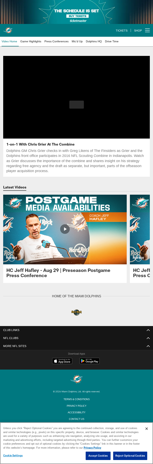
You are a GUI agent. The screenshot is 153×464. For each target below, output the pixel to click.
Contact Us (76, 418)
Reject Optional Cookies (130, 455)
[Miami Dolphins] (76, 379)
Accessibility (76, 411)
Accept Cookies (98, 455)
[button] (76, 105)
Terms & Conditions (76, 398)
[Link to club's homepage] (8, 29)
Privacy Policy (76, 405)
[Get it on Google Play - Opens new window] (89, 363)
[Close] (146, 428)
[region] (76, 443)
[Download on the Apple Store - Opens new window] (62, 361)
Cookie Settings (13, 455)
